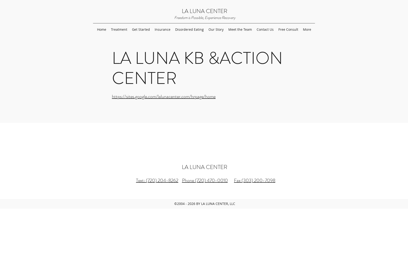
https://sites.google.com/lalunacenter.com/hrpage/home (164, 96)
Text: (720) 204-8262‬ (157, 180)
